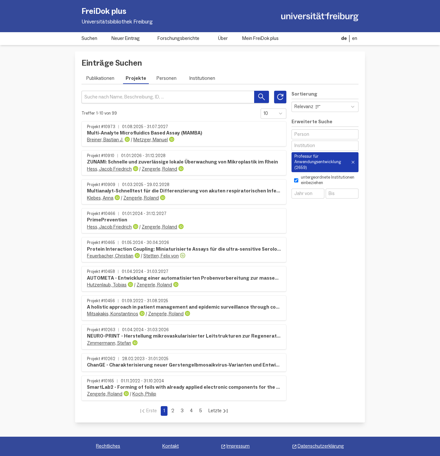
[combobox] (325, 134)
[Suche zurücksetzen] (280, 97)
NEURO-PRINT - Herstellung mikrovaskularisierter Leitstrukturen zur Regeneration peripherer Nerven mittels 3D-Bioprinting (184, 336)
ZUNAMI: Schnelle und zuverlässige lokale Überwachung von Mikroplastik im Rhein (182, 162)
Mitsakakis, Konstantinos (112, 314)
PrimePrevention (107, 220)
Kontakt (170, 446)
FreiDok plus (103, 11)
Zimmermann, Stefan (109, 343)
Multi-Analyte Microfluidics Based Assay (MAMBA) (144, 133)
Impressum (238, 446)
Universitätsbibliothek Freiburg (117, 21)
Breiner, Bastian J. (105, 140)
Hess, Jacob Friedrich (109, 169)
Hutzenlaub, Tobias (107, 285)
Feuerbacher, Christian (110, 256)
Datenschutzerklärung (321, 446)
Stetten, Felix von (161, 256)
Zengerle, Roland (159, 169)
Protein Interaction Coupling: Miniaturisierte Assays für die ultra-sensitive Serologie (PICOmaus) (184, 249)
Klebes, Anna (100, 198)
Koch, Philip (144, 394)
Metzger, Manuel (150, 140)
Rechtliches (108, 446)
